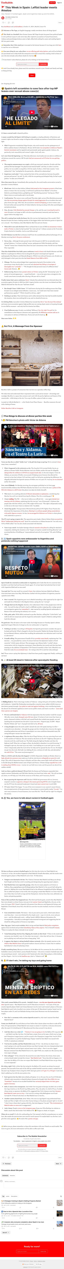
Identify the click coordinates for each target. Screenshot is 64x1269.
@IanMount (7, 27)
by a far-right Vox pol (45, 310)
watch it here (39, 251)
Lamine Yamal (37, 902)
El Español (29, 629)
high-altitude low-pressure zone (11, 758)
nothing (11, 499)
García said (7, 269)
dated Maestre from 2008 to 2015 (36, 258)
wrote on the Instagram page (26, 1108)
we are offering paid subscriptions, (37, 51)
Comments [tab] (5, 1175)
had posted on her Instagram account (42, 188)
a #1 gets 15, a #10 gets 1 (48, 1071)
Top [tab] (3, 1196)
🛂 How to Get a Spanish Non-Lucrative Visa (16, 1211)
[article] (32, 1204)
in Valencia (23, 715)
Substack (25, 1267)
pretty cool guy (33, 1119)
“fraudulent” (8, 1081)
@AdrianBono (18, 27)
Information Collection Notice (31, 1151)
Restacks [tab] (12, 1175)
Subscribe (52, 2)
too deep (21, 1093)
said (49, 773)
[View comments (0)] (8, 22)
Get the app (39, 1264)
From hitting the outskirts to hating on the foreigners (16, 1203)
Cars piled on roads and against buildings (31, 706)
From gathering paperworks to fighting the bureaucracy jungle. (19, 1213)
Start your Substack (29, 1264)
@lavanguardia (24, 842)
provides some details (41, 638)
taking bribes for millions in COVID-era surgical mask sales (22, 473)
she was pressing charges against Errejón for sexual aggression (26, 200)
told (8, 752)
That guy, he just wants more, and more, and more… (16, 1224)
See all (5, 1232)
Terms (35, 1261)
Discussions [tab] (14, 1196)
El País (12, 752)
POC (13, 904)
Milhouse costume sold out (49, 312)
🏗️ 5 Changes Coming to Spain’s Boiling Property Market (21, 1201)
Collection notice (41, 1261)
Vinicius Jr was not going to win (35, 1032)
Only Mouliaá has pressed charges (23, 210)
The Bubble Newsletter (11, 17)
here (59, 45)
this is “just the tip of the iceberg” (50, 302)
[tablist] (8, 1175)
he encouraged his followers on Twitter (40, 513)
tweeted (56, 928)
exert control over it (44, 784)
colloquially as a (46, 758)
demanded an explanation (40, 494)
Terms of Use (40, 1149)
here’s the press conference (21, 237)
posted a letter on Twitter (30, 272)
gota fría (54, 758)
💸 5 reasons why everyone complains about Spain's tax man (22, 1222)
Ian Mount (13, 1205)
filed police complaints (51, 925)
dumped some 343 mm (26, 717)
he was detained (58, 479)
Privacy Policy (44, 1151)
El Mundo (29, 494)
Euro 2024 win (52, 1079)
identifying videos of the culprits (34, 928)
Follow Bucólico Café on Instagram (12, 408)
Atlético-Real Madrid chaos (12, 943)
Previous (7, 1163)
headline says (26, 956)
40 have (40, 724)
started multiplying (40, 203)
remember (25, 609)
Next (57, 1163)
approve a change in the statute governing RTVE (32, 782)
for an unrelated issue (21, 650)
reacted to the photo (40, 528)
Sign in (59, 2)
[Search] (61, 1196)
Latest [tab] (7, 1196)
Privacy (31, 1261)
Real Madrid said (36, 1058)
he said (56, 789)
